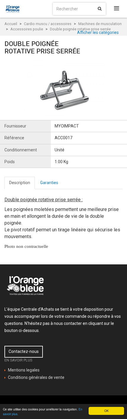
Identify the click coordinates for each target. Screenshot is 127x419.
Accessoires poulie (26, 29)
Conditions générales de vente (36, 377)
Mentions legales (24, 370)
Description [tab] (19, 182)
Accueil (10, 24)
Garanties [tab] (49, 182)
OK (106, 410)
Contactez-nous (24, 351)
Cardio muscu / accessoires (47, 24)
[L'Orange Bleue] (12, 8)
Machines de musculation (100, 24)
